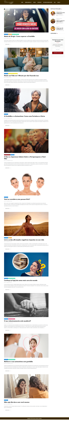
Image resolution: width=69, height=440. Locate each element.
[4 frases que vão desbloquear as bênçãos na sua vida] (53, 28)
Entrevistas (39, 2)
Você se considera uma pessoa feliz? (17, 199)
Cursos (34, 2)
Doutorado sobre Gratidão (47, 2)
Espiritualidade (59, 11)
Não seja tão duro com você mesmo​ (16, 402)
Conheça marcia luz (28, 2)
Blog (55, 2)
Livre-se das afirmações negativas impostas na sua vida (24, 240)
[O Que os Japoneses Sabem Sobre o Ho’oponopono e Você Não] (53, 21)
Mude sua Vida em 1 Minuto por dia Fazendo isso (21, 75)
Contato (58, 2)
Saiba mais (7, 44)
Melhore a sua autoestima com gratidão (18, 361)
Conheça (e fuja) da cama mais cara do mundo (20, 280)
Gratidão (57, 19)
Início (22, 2)
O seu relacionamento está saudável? (17, 321)
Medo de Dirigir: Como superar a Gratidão (19, 36)
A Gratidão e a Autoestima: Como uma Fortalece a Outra (24, 116)
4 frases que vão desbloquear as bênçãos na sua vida (60, 29)
